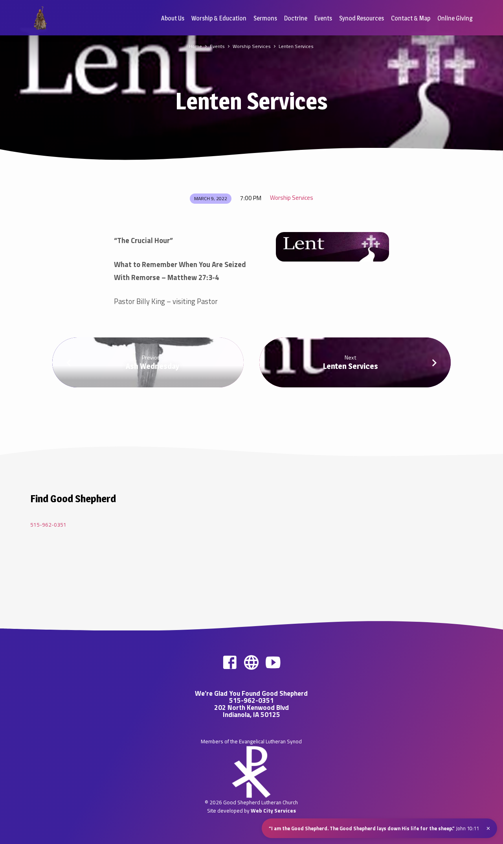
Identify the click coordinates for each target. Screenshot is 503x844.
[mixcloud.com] (251, 662)
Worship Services (252, 46)
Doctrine (295, 18)
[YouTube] (273, 662)
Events (323, 18)
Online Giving (455, 18)
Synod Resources (361, 18)
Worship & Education (218, 18)
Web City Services (273, 811)
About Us (172, 18)
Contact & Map (410, 18)
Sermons (265, 18)
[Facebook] (230, 662)
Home (195, 46)
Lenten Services (296, 46)
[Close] (488, 828)
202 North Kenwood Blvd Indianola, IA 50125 (251, 711)
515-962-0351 (48, 525)
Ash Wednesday (152, 366)
